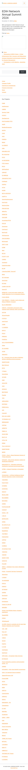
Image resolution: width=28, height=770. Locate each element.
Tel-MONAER (5, 580)
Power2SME (5, 678)
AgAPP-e (4, 196)
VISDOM (4, 554)
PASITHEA (4, 202)
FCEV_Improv (5, 163)
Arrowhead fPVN (6, 220)
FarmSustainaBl (6, 506)
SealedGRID (5, 615)
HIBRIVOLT (5, 750)
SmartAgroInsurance (7, 199)
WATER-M (4, 684)
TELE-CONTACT (6, 446)
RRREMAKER (5, 422)
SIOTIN (4, 130)
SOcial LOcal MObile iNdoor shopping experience (12, 611)
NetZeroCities (5, 205)
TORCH (4, 637)
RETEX (3, 253)
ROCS (3, 166)
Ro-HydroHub (5, 154)
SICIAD (4, 640)
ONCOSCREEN (6, 238)
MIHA (3, 274)
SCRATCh (4, 560)
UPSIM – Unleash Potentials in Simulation (13, 469)
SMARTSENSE (5, 449)
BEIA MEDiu (5, 729)
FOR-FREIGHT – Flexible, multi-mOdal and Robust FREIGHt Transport (13, 300)
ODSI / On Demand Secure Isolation (11, 672)
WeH (3, 250)
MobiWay (4, 711)
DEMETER (4, 214)
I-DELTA (4, 515)
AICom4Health (6, 315)
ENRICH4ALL (5, 407)
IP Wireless (5, 756)
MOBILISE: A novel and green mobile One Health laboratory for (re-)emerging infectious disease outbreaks (14, 293)
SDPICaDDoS (5, 169)
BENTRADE (5, 392)
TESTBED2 (5, 533)
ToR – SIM (4, 628)
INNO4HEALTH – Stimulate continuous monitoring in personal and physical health (13, 465)
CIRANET (4, 172)
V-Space (4, 371)
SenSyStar (4, 280)
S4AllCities (5, 488)
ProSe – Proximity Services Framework (12, 571)
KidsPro (4, 643)
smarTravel (5, 321)
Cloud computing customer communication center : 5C (13, 662)
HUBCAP (4, 509)
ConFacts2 (5, 229)
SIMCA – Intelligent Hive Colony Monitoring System (13, 567)
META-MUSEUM (6, 193)
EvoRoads (4, 181)
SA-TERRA (4, 634)
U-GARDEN (5, 327)
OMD (3, 380)
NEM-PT (4, 747)
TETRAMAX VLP (6, 419)
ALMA (3, 351)
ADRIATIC (4, 428)
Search (22, 72)
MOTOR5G (4, 500)
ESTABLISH (5, 658)
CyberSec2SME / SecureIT (9, 271)
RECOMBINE (5, 497)
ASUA (3, 681)
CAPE (3, 133)
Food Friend (5, 482)
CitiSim (4, 618)
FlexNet (4, 395)
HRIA (3, 148)
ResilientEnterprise (7, 127)
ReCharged (5, 241)
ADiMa (3, 521)
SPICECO (4, 389)
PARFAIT (4, 586)
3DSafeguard (5, 621)
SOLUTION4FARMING (7, 342)
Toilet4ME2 (5, 479)
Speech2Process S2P (7, 675)
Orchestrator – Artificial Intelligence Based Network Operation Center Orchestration (13, 476)
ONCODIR (4, 217)
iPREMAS (4, 336)
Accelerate (5, 714)
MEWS (3, 452)
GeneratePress (14, 768)
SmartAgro (5, 574)
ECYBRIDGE (5, 175)
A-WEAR (4, 577)
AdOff (3, 124)
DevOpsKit (4, 595)
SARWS (4, 592)
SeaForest (4, 652)
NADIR (3, 190)
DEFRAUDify (5, 518)
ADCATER (4, 383)
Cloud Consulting (6, 726)
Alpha (3, 345)
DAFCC (4, 330)
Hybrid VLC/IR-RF (6, 604)
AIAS (3, 136)
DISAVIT (4, 491)
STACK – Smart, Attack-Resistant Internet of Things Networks (13, 456)
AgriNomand (5, 106)
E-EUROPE (5, 759)
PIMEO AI (4, 431)
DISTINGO (4, 404)
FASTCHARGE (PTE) (7, 121)
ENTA (3, 368)
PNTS (3, 157)
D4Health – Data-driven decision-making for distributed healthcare (13, 460)
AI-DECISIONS (5, 160)
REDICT (4, 735)
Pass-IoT (4, 631)
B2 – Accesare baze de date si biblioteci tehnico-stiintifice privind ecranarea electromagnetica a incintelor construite (12, 358)
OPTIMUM (4, 589)
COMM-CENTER (6, 286)
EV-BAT (4, 708)
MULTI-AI (4, 437)
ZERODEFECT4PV (6, 178)
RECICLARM (5, 494)
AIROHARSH (5, 401)
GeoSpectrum (5, 118)
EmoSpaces (5, 601)
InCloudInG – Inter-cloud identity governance (13, 669)
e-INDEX (4, 472)
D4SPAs (4, 184)
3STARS (4, 377)
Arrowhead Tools (6, 548)
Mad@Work (5, 530)
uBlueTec (4, 211)
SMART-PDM (5, 558)
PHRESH (4, 139)
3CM (3, 386)
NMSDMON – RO (6, 702)
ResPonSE (4, 232)
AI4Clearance (5, 235)
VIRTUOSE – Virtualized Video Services (12, 656)
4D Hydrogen (5, 277)
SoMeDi (4, 666)
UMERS (4, 109)
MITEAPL (4, 741)
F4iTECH (4, 318)
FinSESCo (4, 339)
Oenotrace (4, 226)
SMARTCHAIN (5, 362)
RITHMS (4, 283)
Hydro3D (4, 413)
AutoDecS (4, 262)
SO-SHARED (5, 348)
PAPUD (4, 583)
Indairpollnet (5, 536)
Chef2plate (5, 650)
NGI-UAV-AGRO (6, 416)
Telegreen (4, 732)
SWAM (3, 542)
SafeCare (4, 598)
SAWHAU (4, 696)
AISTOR (4, 312)
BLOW (3, 268)
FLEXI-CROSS (5, 297)
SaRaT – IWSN (5, 717)
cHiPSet (4, 539)
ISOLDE (4, 223)
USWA (3, 324)
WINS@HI (4, 607)
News (5, 52)
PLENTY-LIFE (5, 256)
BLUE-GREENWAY (6, 304)
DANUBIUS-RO (6, 151)
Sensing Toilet (5, 112)
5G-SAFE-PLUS (6, 524)
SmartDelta (5, 374)
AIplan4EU (4, 354)
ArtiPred (4, 425)
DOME (3, 247)
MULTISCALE (5, 365)
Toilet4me (4, 551)
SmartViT (4, 289)
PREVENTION (5, 208)
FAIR (3, 720)
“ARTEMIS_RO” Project (7, 753)
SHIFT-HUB (5, 244)
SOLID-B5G (5, 434)
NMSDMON (5, 723)
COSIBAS (4, 545)
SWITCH (4, 690)
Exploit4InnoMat (6, 265)
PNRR (3, 103)
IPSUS (3, 333)
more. (8, 33)
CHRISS (4, 259)
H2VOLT (4, 115)
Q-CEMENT (5, 145)
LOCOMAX (5, 744)
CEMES (4, 503)
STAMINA (4, 485)
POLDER (4, 564)
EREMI (3, 443)
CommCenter (5, 693)
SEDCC (4, 699)
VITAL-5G (4, 440)
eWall (3, 687)
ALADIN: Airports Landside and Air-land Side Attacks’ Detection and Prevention (14, 625)
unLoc (3, 187)
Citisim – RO (5, 512)
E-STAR (4, 646)
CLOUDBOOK (5, 527)
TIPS (3, 398)
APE (3, 410)
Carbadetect (5, 705)
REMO (3, 142)
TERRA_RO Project (7, 738)
